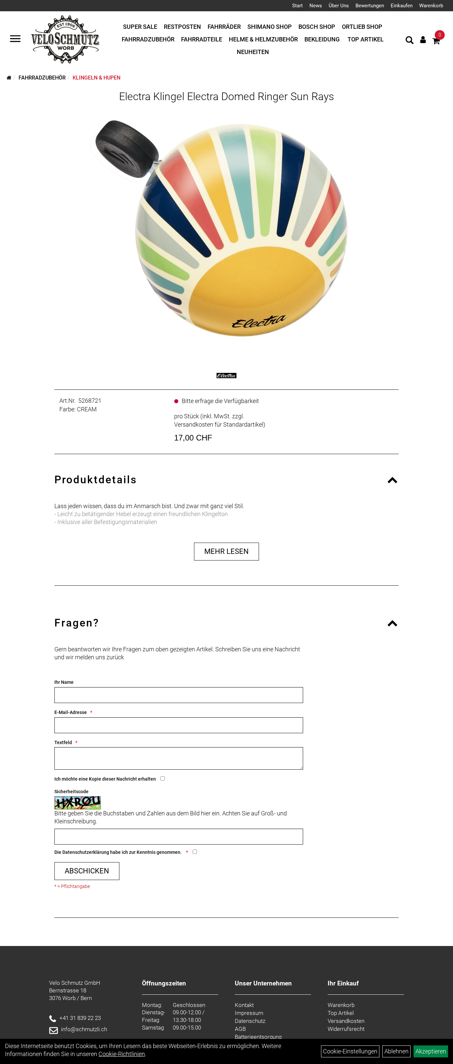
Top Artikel (366, 39)
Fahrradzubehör (148, 39)
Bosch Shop (316, 26)
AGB (240, 1029)
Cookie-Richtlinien (121, 1053)
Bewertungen (370, 6)
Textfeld (63, 742)
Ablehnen (396, 1051)
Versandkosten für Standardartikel (218, 424)
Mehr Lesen (226, 551)
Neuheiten (253, 51)
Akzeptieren (431, 1051)
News (315, 6)
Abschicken (87, 871)
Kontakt (244, 1005)
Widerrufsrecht (346, 1029)
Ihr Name (64, 682)
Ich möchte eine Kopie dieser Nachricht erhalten (105, 779)
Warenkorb (431, 6)
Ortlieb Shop (362, 26)
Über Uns (339, 6)
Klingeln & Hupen (96, 78)
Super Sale (140, 26)
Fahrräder (224, 26)
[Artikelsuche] (410, 41)
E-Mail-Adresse (70, 712)
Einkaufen (402, 6)
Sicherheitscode (71, 791)
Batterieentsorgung (258, 1037)
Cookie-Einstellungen (350, 1051)
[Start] (9, 78)
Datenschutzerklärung (85, 852)
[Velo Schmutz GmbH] (65, 39)
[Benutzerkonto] (423, 39)
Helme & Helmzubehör (263, 39)
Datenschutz (250, 1021)
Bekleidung (322, 39)
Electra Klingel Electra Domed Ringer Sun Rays (226, 96)
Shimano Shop (269, 26)
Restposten (182, 26)
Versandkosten (346, 1021)
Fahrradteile (201, 39)
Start (297, 6)
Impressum (249, 1013)
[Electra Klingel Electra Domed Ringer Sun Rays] (226, 230)
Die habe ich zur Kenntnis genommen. (118, 852)
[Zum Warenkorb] (436, 42)
